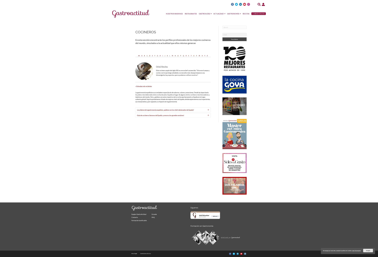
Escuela (154, 214)
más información (356, 250)
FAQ (153, 217)
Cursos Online (258, 14)
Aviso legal (134, 253)
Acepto (368, 250)
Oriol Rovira (162, 67)
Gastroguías (204, 14)
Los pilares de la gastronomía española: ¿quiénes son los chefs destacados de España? (165, 110)
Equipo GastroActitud (138, 214)
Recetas (246, 14)
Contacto (134, 217)
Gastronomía (233, 14)
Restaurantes (191, 14)
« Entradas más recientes (143, 86)
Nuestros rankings (174, 14)
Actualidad (218, 14)
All (139, 55)
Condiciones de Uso (145, 253)
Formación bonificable (139, 220)
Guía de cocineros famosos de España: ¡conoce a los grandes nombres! (160, 115)
